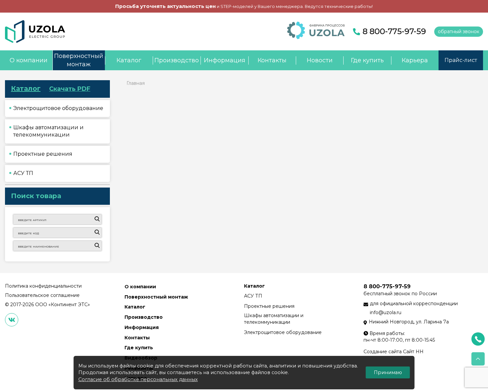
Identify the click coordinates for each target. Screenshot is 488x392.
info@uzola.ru (385, 312)
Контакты (272, 60)
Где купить (367, 60)
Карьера (415, 60)
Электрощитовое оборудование (283, 332)
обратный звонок (458, 31)
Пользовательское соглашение (42, 295)
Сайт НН (413, 352)
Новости (320, 60)
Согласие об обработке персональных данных (138, 379)
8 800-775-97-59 (394, 31)
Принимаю (388, 372)
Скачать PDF (69, 88)
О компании (28, 60)
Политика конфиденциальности (43, 286)
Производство (176, 60)
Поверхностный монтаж (78, 60)
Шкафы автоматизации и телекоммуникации (273, 318)
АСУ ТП (253, 296)
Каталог (129, 60)
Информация (224, 60)
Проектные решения (269, 306)
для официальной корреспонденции (414, 304)
